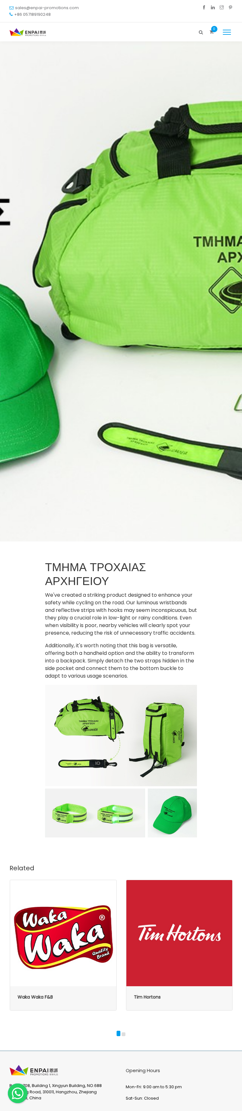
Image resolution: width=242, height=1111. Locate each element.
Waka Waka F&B (35, 997)
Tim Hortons (147, 997)
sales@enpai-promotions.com (47, 8)
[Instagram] (222, 8)
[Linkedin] (213, 8)
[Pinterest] (230, 8)
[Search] (201, 30)
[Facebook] (204, 8)
